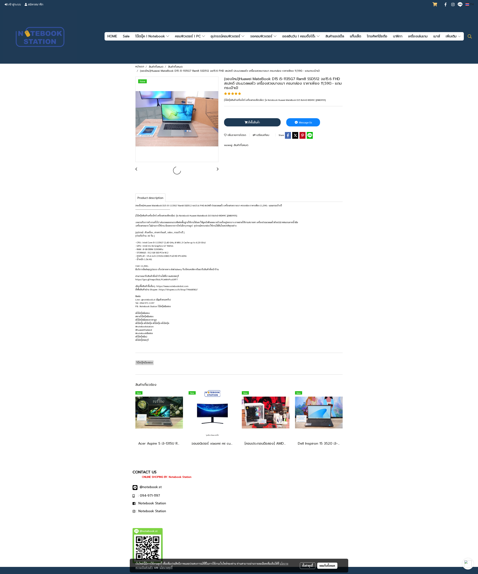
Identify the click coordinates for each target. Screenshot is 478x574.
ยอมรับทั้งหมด (327, 565)
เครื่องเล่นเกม (418, 36)
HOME (112, 36)
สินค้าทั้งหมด (241, 145)
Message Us (305, 122)
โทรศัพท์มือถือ (377, 36)
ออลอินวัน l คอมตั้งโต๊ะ (299, 36)
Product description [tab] (150, 198)
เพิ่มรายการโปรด (236, 135)
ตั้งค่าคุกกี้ (307, 565)
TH (471, 4)
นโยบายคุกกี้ (166, 567)
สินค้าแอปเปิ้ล (334, 36)
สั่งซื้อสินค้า (254, 122)
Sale (126, 36)
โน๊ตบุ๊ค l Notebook (150, 36)
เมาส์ (436, 36)
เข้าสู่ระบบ (14, 4)
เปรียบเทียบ (262, 135)
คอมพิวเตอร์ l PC (188, 36)
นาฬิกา (397, 36)
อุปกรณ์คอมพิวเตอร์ (226, 36)
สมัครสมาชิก (35, 4)
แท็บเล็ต (355, 36)
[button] (470, 36)
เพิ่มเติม (452, 36)
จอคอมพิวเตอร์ (262, 36)
